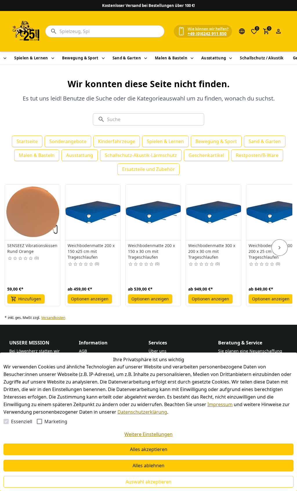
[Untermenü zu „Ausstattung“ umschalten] (230, 58)
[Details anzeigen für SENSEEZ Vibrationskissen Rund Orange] (33, 212)
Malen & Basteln (171, 58)
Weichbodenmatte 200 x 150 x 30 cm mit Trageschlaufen (151, 251)
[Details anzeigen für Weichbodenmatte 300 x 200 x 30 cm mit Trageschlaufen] (214, 212)
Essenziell (21, 421)
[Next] (279, 247)
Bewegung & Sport (80, 58)
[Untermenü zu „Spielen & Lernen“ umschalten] (52, 58)
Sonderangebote (67, 141)
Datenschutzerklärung (142, 412)
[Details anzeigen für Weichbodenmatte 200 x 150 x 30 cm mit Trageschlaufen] (153, 212)
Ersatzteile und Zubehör (148, 169)
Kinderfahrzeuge (116, 141)
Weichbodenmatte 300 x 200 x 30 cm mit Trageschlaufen (211, 251)
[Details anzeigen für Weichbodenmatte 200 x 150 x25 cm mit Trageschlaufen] (93, 212)
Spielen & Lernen (31, 58)
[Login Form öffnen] (278, 31)
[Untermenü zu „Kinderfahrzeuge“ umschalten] (4, 58)
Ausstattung (213, 58)
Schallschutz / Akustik (261, 58)
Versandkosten (53, 317)
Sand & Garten (127, 58)
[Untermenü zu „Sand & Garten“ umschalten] (145, 58)
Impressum (220, 404)
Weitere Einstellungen (148, 434)
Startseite (27, 141)
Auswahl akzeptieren (148, 482)
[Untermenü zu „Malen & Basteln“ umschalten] (192, 58)
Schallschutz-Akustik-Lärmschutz (141, 155)
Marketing (55, 421)
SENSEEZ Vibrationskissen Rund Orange (32, 248)
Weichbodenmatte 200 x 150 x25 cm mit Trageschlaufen (91, 251)
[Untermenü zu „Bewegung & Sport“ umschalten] (103, 58)
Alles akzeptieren (148, 449)
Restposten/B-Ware (257, 155)
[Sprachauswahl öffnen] (242, 31)
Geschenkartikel (206, 155)
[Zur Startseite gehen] (26, 31)
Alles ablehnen (148, 465)
